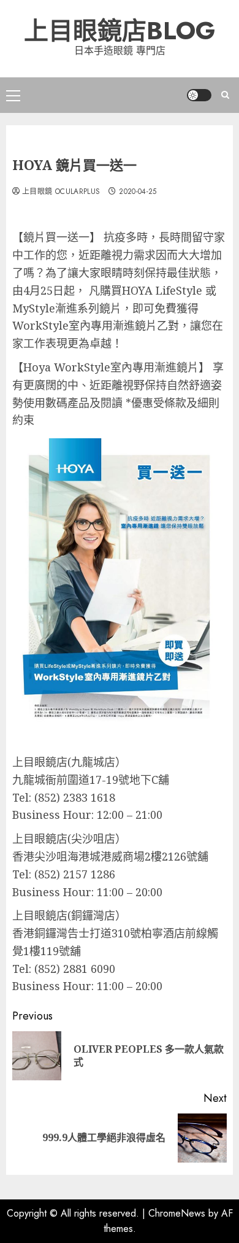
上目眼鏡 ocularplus (61, 192)
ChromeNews (176, 1213)
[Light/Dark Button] (199, 95)
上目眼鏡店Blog (119, 30)
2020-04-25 (138, 192)
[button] (13, 95)
